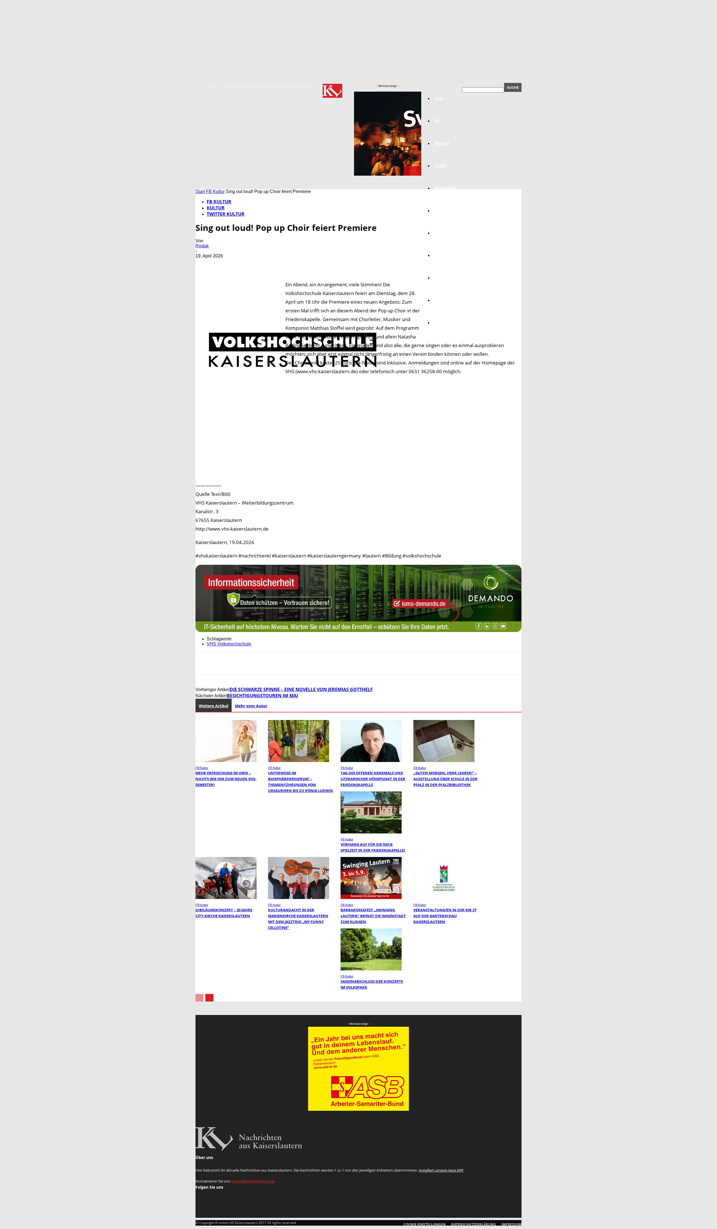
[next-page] (209, 998)
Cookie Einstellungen (424, 1224)
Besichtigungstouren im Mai (262, 696)
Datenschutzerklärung (290, 87)
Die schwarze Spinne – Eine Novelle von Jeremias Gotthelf (301, 689)
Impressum (251, 87)
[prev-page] (199, 998)
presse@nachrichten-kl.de (253, 1181)
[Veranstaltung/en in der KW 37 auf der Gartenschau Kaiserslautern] (443, 897)
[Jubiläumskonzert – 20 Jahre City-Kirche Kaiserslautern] (226, 897)
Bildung (443, 233)
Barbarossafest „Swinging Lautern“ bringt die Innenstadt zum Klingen (373, 915)
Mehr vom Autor (251, 705)
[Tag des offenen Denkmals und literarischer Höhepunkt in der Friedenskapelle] (371, 760)
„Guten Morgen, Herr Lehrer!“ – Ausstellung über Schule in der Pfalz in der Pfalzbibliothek (445, 778)
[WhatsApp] (265, 264)
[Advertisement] (358, 474)
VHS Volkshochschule (229, 644)
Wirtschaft (446, 188)
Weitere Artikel (213, 705)
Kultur (441, 300)
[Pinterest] (245, 264)
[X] (225, 264)
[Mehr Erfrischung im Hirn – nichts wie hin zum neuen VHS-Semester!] (226, 760)
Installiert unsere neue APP (441, 1170)
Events (229, 87)
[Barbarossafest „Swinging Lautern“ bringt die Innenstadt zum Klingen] (371, 897)
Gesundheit (447, 277)
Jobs (440, 210)
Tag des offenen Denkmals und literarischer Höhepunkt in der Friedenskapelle (373, 778)
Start (200, 191)
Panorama (446, 322)
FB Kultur (215, 191)
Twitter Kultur (226, 214)
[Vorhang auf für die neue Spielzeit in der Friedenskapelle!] (371, 832)
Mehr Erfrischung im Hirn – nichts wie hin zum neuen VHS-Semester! (225, 778)
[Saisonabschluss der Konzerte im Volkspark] (371, 969)
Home (212, 87)
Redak (202, 245)
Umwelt (443, 255)
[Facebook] (204, 264)
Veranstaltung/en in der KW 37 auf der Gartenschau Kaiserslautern (444, 915)
